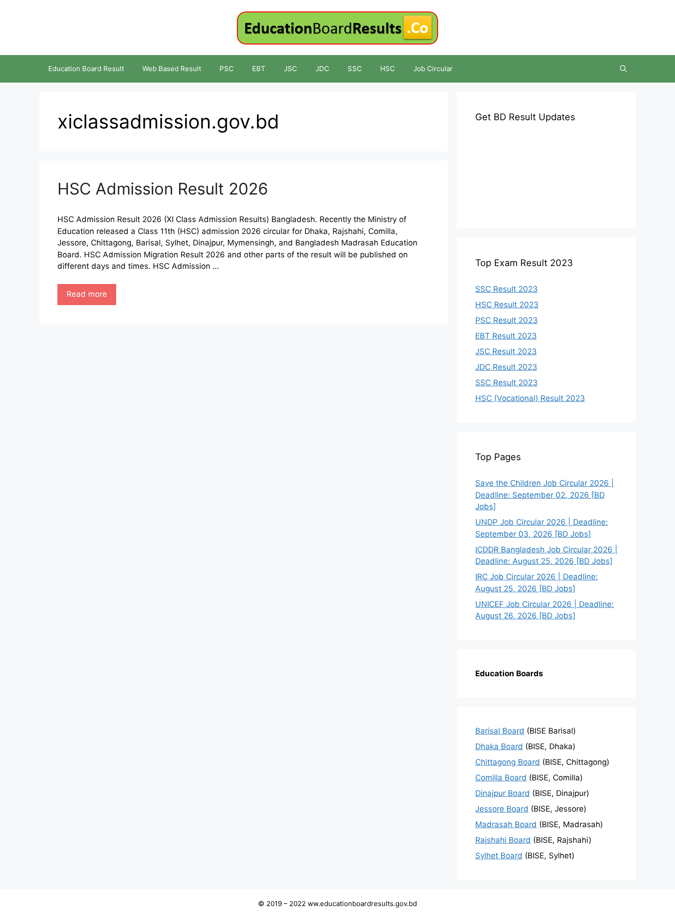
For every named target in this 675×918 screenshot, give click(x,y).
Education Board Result (86, 68)
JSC (290, 68)
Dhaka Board (499, 746)
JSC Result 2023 (506, 351)
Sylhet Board (499, 855)
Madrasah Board (506, 824)
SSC (355, 68)
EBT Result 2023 (506, 335)
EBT (258, 68)
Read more (87, 294)
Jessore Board (502, 808)
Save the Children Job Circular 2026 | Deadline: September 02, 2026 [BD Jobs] (544, 494)
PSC (226, 68)
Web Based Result (171, 68)
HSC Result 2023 (507, 304)
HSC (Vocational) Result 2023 (530, 398)
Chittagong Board (507, 762)
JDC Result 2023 (506, 367)
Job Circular (433, 68)
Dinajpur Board (502, 793)
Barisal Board (499, 730)
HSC (387, 68)
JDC (322, 68)
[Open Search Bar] (623, 69)
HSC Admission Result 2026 (162, 188)
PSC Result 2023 (506, 320)
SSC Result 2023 (506, 289)
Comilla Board (501, 777)
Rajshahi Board (503, 840)
